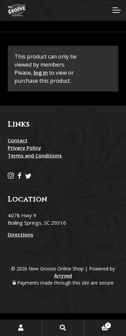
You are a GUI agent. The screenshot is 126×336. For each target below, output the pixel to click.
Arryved (63, 275)
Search (63, 328)
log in (41, 72)
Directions (20, 234)
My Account (21, 328)
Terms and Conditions (35, 155)
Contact (18, 140)
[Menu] (116, 10)
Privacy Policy (24, 147)
